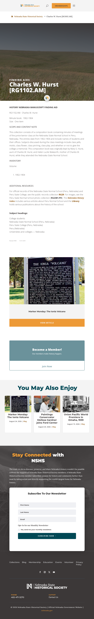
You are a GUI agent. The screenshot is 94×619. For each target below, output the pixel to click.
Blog (25, 421)
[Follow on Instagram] (45, 572)
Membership (35, 562)
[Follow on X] (49, 572)
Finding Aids (19, 79)
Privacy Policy (79, 563)
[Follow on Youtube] (54, 572)
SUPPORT (52, 595)
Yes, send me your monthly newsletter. (36, 530)
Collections (14, 562)
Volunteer (68, 562)
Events (58, 562)
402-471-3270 (17, 597)
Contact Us (53, 597)
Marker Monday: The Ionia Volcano (47, 311)
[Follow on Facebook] (40, 572)
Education (48, 562)
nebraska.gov (47, 610)
